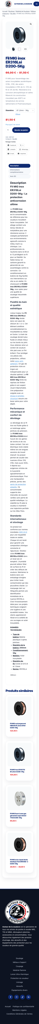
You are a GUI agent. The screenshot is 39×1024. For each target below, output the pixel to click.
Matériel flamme (19, 970)
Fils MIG (14, 139)
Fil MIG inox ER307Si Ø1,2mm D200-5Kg (17, 771)
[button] (31, 24)
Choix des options (20, 870)
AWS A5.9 (23, 532)
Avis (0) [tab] (13, 176)
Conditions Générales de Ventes (19, 1014)
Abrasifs (19, 986)
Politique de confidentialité (23, 1006)
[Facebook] (10, 997)
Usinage (19, 982)
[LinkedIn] (28, 997)
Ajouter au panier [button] (19, 734)
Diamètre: (10, 110)
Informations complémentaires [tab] (16, 171)
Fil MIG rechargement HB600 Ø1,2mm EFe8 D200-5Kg (18, 726)
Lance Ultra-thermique (19, 974)
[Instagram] (16, 997)
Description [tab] (14, 166)
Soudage (19, 958)
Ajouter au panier (21, 130)
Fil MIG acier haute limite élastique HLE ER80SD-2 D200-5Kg (19, 862)
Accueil (8, 1006)
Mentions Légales (19, 1010)
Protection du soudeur (19, 978)
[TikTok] (22, 997)
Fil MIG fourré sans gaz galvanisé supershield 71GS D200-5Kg (18, 816)
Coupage (19, 966)
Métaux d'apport (19, 962)
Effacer (18, 114)
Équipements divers (19, 990)
